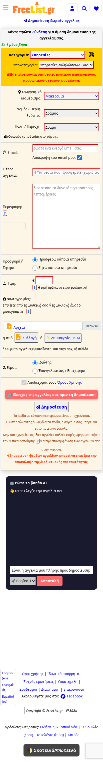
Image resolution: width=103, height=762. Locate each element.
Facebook (74, 696)
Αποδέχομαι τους (54, 382)
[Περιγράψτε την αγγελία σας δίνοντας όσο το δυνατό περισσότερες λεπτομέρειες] (66, 217)
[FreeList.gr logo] (33, 8)
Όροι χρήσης (33, 673)
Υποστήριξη (68, 681)
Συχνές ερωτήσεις (39, 681)
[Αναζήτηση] (84, 8)
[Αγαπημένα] (96, 8)
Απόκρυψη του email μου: (54, 157)
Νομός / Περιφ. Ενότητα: (29, 112)
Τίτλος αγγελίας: (10, 172)
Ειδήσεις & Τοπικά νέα (58, 727)
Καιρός (73, 734)
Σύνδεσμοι (28, 689)
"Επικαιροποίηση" (24, 441)
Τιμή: (11, 283)
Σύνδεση (39, 31)
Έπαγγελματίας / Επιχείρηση (62, 370)
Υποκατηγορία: (26, 65)
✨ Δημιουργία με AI (63, 337)
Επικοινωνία (74, 689)
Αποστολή (49, 580)
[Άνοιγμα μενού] (5, 8)
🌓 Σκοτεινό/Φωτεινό (51, 750)
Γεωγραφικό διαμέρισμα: (31, 94)
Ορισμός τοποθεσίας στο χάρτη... (33, 136)
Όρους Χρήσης (69, 382)
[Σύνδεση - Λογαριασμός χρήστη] (72, 7)
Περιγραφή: (12, 209)
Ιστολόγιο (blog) (50, 734)
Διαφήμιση (50, 689)
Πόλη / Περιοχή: (28, 126)
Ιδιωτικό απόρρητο (63, 673)
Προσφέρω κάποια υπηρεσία (62, 259)
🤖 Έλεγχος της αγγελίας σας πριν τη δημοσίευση (52, 394)
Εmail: (12, 152)
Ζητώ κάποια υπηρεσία (57, 267)
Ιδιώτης (45, 362)
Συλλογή (29, 337)
